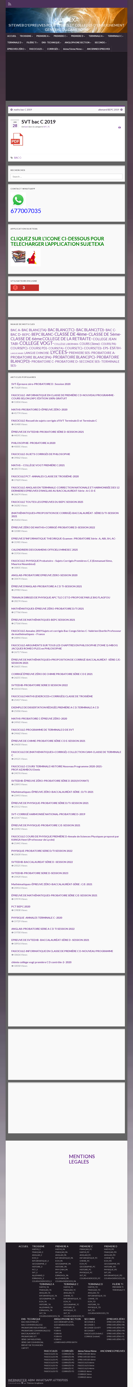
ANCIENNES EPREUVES (98, 49)
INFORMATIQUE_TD (97, 1295)
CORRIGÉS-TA (68, 1365)
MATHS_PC (84, 1252)
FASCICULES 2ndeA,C (93, 1333)
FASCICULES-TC (51, 1368)
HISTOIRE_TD (93, 1304)
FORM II (57, 1330)
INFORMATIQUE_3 (40, 1261)
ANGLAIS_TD (93, 1293)
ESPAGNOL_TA (45, 1310)
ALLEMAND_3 (38, 1275)
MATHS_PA (60, 1249)
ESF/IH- (116, 348)
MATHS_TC (68, 1287)
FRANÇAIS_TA (45, 1290)
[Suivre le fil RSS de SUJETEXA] (9, 3)
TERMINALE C (115, 36)
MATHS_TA (44, 1287)
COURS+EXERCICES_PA (65, 1281)
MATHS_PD (109, 1249)
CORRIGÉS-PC (68, 1359)
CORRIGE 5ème (85, 1374)
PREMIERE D (77, 36)
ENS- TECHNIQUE (51, 42)
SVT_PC (83, 1275)
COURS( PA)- (109, 343)
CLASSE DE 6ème (26, 338)
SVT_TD (91, 1310)
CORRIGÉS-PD (68, 1362)
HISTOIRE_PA (61, 1266)
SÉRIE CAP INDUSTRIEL (31, 1339)
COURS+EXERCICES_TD (98, 1313)
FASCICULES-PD (51, 1362)
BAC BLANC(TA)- (34, 330)
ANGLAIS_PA (60, 1255)
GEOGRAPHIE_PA (63, 1264)
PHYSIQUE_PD (110, 1269)
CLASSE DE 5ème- (105, 334)
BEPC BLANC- (42, 334)
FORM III (57, 1333)
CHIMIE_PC (85, 1261)
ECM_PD (108, 1261)
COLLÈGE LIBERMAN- (66, 344)
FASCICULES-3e (51, 1354)
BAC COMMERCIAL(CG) (31, 1325)
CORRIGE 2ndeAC (92, 1336)
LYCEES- (59, 352)
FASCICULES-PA (51, 1357)
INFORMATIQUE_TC (72, 1298)
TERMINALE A (96, 36)
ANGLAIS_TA (44, 1293)
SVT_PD (107, 1272)
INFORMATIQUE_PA (64, 1258)
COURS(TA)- (56, 348)
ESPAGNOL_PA (61, 1275)
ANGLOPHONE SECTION (77, 42)
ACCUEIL (11, 36)
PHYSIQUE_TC (70, 1310)
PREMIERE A (42, 36)
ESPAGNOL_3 (38, 1278)
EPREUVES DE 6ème (87, 1359)
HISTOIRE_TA (45, 1304)
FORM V (57, 1339)
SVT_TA (42, 1313)
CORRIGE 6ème (85, 1377)
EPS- (106, 348)
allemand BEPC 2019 (108, 109)
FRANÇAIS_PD (110, 1252)
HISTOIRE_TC (69, 1307)
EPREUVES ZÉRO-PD (116, 1330)
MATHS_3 (36, 1249)
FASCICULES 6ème (86, 1362)
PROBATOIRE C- (43, 361)
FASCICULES (35, 49)
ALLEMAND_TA (46, 1307)
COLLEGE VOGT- (36, 343)
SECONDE (100, 42)
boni (26, 126)
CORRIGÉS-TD (68, 1371)
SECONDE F (89, 1330)
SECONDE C (89, 1325)
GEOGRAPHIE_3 (39, 1264)
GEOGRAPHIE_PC (87, 1266)
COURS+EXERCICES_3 (42, 1281)
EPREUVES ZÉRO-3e (116, 1322)
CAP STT (25, 1348)
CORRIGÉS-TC (68, 1368)
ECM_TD (91, 1301)
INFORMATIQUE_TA (48, 1295)
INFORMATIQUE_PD (113, 1275)
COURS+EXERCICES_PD (114, 1278)
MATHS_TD (93, 1287)
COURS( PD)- (38, 348)
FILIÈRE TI (32, 42)
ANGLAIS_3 (37, 1255)
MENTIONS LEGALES (82, 1156)
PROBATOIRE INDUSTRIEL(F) (33, 1327)
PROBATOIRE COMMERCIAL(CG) (35, 1330)
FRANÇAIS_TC (70, 1290)
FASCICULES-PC (51, 1359)
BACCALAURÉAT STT (30, 1333)
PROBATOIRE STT (29, 1336)
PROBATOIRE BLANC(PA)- (32, 357)
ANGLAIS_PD (109, 1255)
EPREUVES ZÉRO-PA (116, 1325)
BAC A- (16, 330)
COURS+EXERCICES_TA (49, 1316)
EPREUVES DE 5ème (87, 1357)
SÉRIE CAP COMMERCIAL (32, 1342)
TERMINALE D (14, 42)
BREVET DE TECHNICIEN (32, 1345)
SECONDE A (89, 1322)
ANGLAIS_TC (69, 1293)
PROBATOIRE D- (67, 361)
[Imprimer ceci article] (119, 127)
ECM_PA (59, 1261)
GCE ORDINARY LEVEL (64, 1322)
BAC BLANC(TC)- (62, 330)
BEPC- (26, 334)
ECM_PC (83, 1264)
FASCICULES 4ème (86, 1368)
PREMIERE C (60, 36)
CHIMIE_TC (68, 1295)
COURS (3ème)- (90, 344)
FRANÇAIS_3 (37, 1252)
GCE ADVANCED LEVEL (64, 1325)
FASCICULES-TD (51, 1371)
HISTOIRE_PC (85, 1269)
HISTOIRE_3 (37, 1266)
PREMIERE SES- (80, 353)
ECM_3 (35, 1258)
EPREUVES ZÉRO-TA (115, 1333)
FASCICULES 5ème (86, 1365)
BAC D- (16, 334)
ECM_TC (67, 1301)
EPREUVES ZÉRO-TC (115, 1336)
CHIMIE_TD (93, 1298)
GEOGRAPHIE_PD (112, 1264)
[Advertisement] (66, 76)
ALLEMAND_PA (62, 1278)
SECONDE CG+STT (92, 1327)
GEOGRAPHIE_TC (71, 1304)
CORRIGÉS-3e (68, 1354)
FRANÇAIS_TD (94, 1290)
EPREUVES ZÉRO (16, 49)
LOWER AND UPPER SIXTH (65, 1342)
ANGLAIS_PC (85, 1255)
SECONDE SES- (90, 361)
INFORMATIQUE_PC (88, 1258)
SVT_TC (46, 126)
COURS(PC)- (20, 348)
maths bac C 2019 (23, 109)
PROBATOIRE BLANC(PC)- (74, 357)
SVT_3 (34, 1272)
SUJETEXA (66, 20)
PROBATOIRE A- (103, 353)
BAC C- (18, 157)
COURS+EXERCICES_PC (90, 1278)
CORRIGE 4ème (85, 1371)
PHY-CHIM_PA (61, 1269)
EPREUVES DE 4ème (87, 1354)
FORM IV (58, 1336)
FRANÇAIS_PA (61, 1252)
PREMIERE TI (117, 1287)
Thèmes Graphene (35, 1383)
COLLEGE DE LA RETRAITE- (67, 338)
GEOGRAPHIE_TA (47, 1298)
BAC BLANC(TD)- (90, 329)
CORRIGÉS (52, 49)
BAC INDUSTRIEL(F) (30, 1322)
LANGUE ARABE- (17, 353)
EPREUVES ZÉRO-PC (116, 1327)
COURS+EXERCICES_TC (74, 1316)
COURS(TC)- (74, 348)
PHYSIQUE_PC (86, 1272)
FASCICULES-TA (51, 1365)
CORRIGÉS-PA (68, 1357)
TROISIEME (26, 36)
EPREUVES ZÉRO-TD (116, 1339)
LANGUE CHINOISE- (37, 353)
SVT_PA (58, 1272)
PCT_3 (35, 1269)
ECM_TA (43, 1301)
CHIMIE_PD (109, 1258)
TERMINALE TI (118, 1290)
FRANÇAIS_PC (86, 1249)
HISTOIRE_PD (110, 1266)
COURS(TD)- (93, 348)
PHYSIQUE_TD (94, 1307)
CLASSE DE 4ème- (71, 334)
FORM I (57, 1327)
